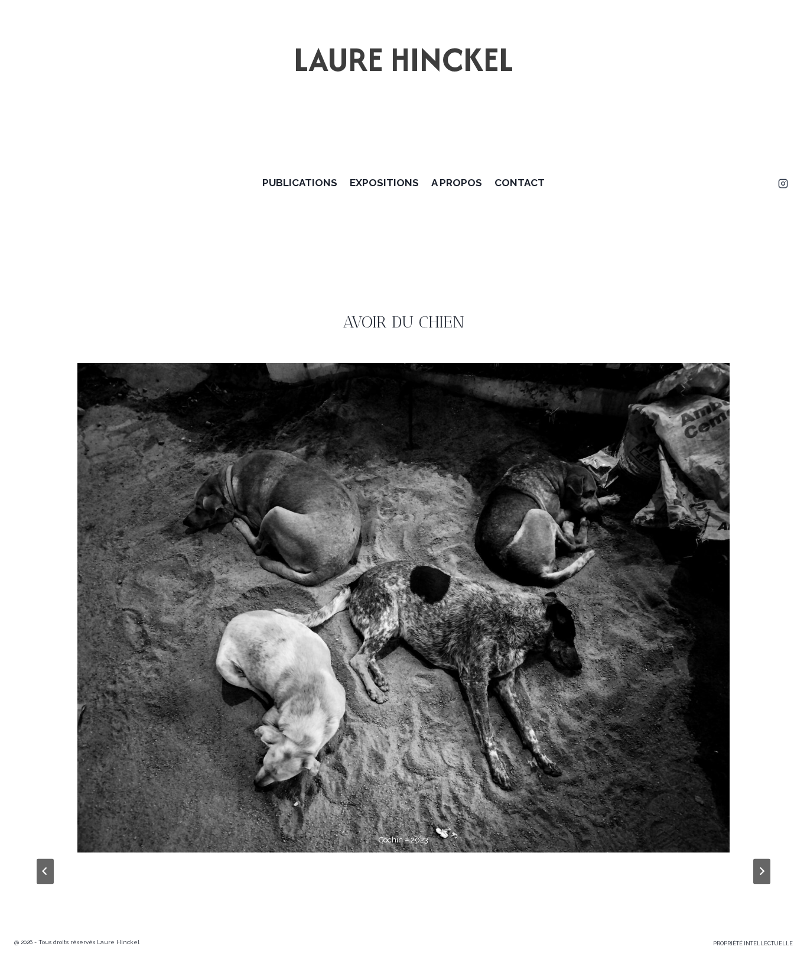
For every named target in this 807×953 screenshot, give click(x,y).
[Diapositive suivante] (761, 871)
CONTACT (519, 183)
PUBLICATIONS (299, 183)
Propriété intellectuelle (753, 943)
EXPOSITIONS (384, 183)
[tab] (366, 863)
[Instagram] (783, 183)
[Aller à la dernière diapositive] (45, 871)
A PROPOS (456, 183)
